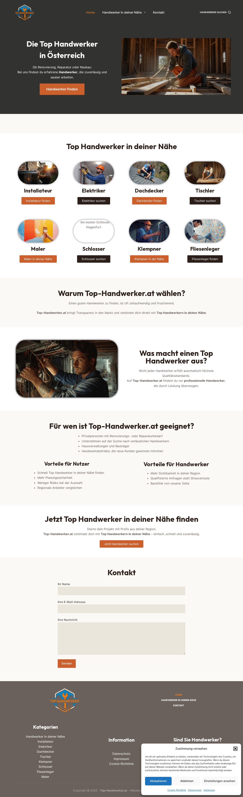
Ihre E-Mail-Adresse (71, 602)
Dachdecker (45, 751)
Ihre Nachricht (67, 620)
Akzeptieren (158, 781)
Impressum (209, 790)
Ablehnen (186, 781)
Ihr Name (64, 584)
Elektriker (45, 746)
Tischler (45, 757)
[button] (235, 749)
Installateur (45, 741)
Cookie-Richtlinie (176, 790)
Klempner (45, 762)
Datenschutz (195, 790)
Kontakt (158, 12)
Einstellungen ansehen (219, 781)
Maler (45, 777)
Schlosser (45, 766)
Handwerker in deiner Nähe (122, 12)
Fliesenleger (45, 772)
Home (90, 12)
